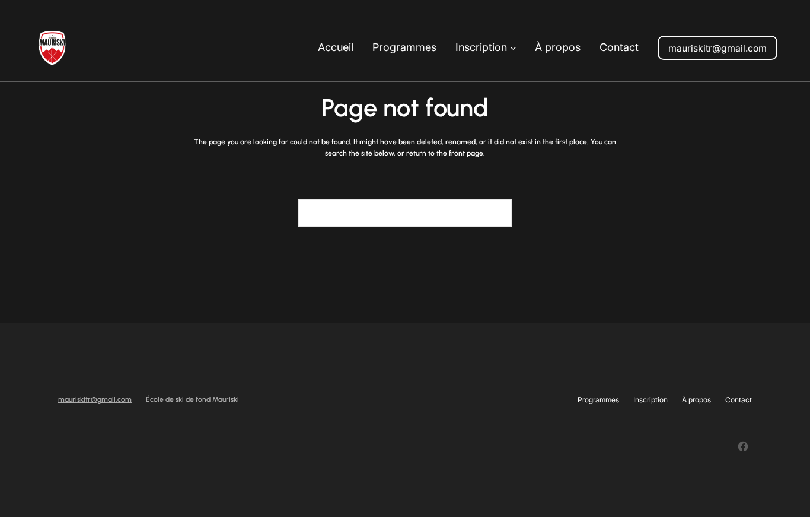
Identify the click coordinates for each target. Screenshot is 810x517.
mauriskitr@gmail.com (717, 48)
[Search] (496, 213)
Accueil (335, 47)
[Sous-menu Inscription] (513, 48)
